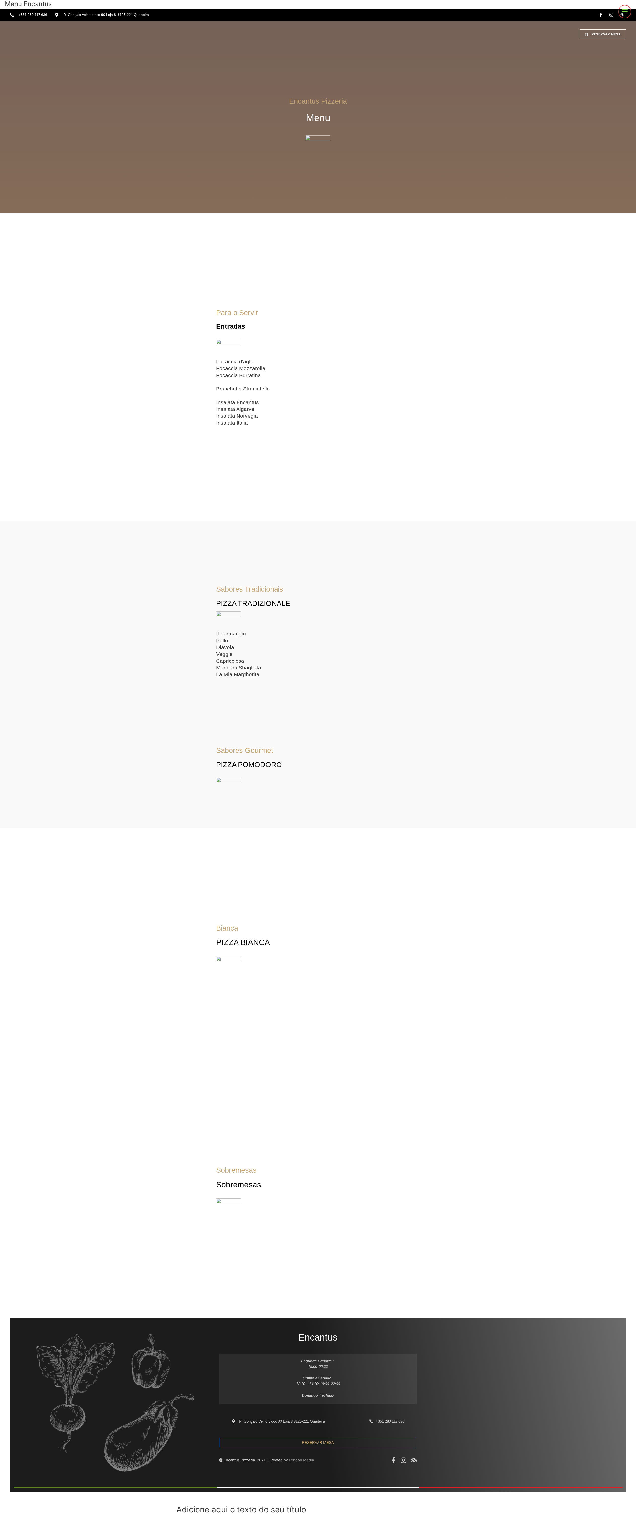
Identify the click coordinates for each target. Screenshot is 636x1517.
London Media (301, 1460)
